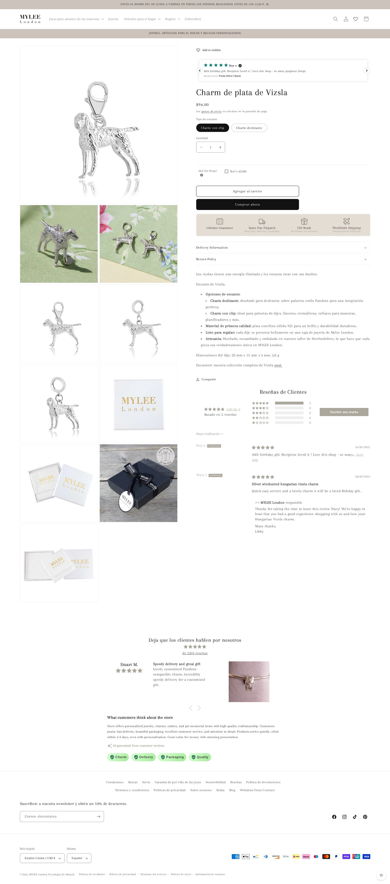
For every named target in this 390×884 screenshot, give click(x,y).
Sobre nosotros (201, 790)
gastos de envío (212, 111)
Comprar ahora (247, 205)
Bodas (221, 790)
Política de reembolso (92, 874)
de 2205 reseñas (195, 653)
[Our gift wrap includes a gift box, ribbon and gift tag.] (201, 175)
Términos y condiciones (132, 790)
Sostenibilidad (216, 782)
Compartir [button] (209, 379)
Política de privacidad (122, 874)
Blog (232, 790)
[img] (263, 448)
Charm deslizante (249, 128)
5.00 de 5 (233, 409)
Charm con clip (212, 128)
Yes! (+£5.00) (238, 171)
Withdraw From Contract (257, 790)
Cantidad (202, 138)
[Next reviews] (366, 70)
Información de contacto (210, 874)
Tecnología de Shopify (61, 874)
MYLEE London (38, 874)
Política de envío (181, 874)
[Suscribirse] (98, 816)
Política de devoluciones (263, 782)
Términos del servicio (154, 874)
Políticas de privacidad (170, 790)
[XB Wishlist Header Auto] (355, 19)
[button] (76, 19)
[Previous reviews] (199, 70)
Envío (146, 782)
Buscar (133, 782)
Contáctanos (115, 782)
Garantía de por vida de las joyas (178, 782)
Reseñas (236, 782)
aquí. (278, 365)
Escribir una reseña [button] (344, 412)
